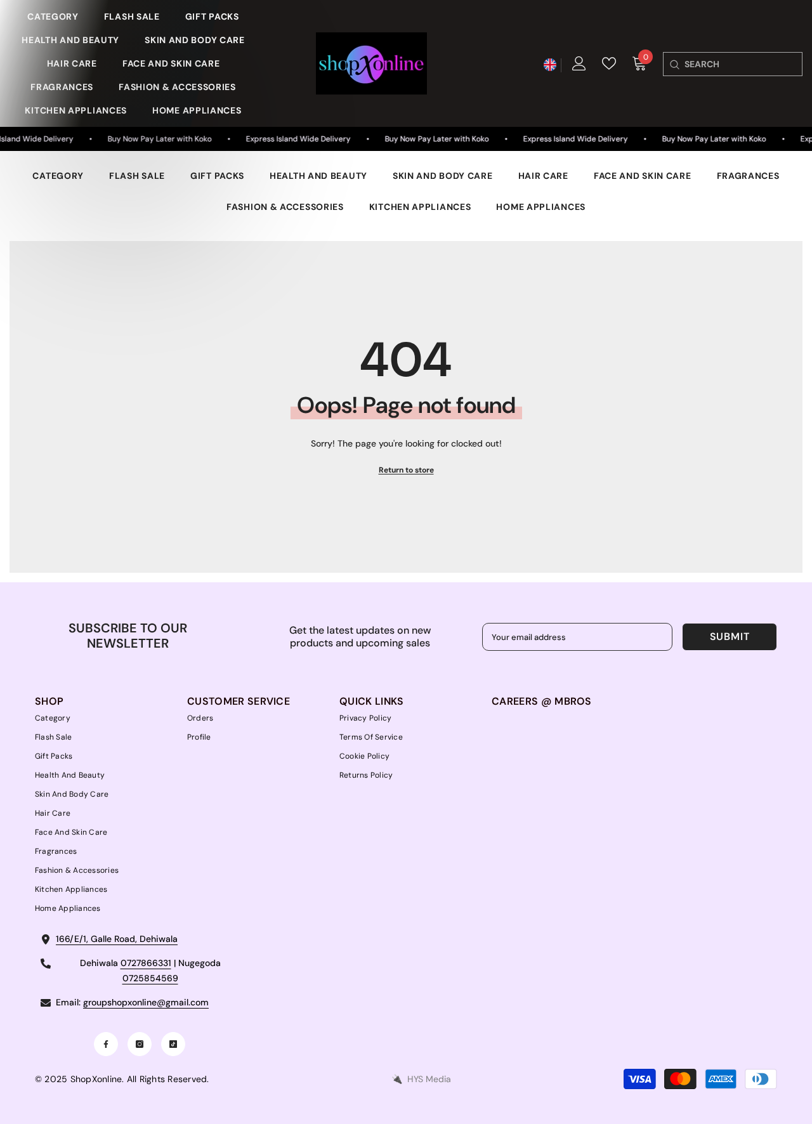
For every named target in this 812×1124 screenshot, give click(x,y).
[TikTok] (173, 1044)
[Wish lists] (609, 63)
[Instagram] (140, 1044)
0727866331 (146, 963)
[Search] (674, 64)
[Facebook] (106, 1044)
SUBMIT (730, 636)
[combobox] (743, 64)
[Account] (579, 63)
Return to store (406, 470)
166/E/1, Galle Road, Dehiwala (117, 938)
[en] (549, 65)
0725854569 (150, 978)
